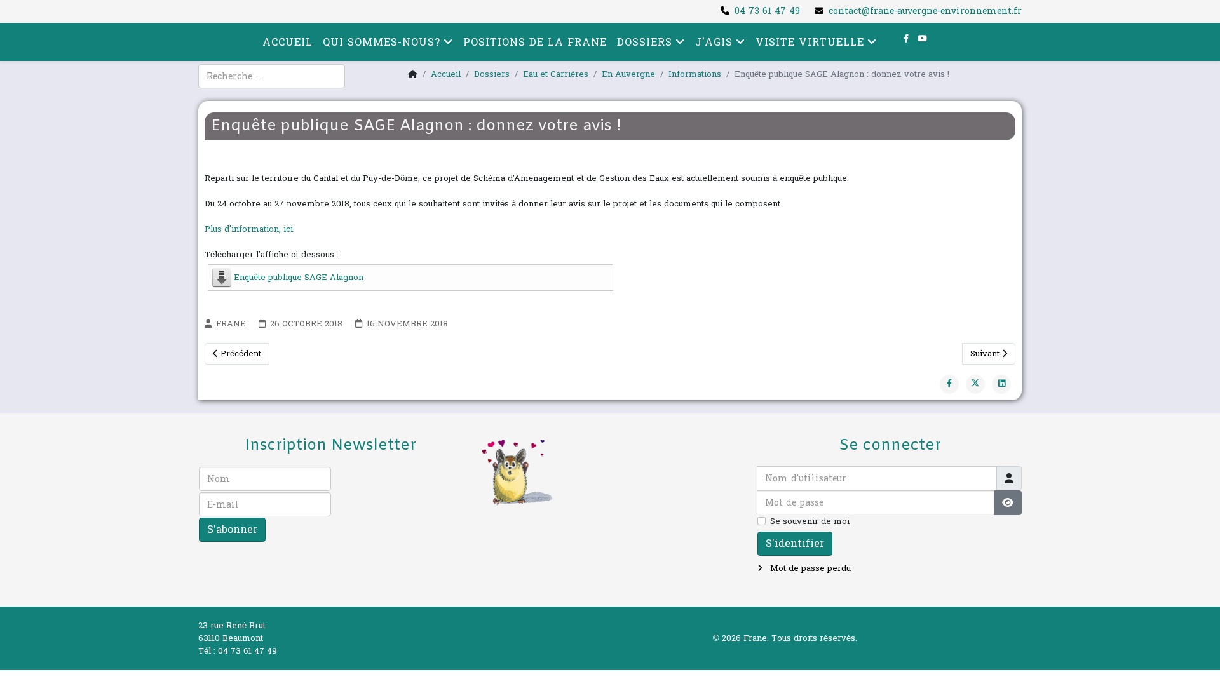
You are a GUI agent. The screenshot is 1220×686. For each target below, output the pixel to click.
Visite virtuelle (810, 42)
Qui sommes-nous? (381, 42)
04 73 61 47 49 (767, 11)
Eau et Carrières (555, 74)
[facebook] (906, 38)
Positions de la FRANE (535, 42)
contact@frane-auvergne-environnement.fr (925, 11)
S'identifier (795, 543)
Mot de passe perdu (809, 568)
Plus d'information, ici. (250, 229)
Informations (694, 74)
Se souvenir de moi (810, 521)
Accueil (287, 42)
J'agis (714, 42)
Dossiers (644, 42)
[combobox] (271, 76)
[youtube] (922, 38)
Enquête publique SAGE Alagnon (298, 277)
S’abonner (232, 529)
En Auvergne (628, 74)
